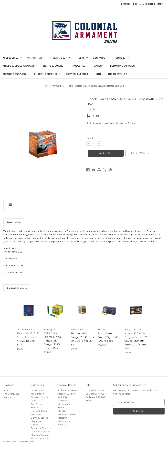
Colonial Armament (68, 390)
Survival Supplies (77, 73)
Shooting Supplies (46, 73)
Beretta (62, 411)
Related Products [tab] (17, 288)
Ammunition (34, 57)
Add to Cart (28, 313)
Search (125, 4)
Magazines (78, 65)
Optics (98, 65)
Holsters (119, 57)
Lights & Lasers (53, 65)
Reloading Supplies (122, 65)
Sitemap (7, 397)
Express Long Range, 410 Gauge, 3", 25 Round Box (52, 342)
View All (62, 424)
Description (14, 222)
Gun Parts (99, 57)
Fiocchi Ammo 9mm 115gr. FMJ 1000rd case (107, 337)
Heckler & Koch (66, 393)
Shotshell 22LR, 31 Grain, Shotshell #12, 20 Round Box (28, 339)
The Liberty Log (117, 73)
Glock (61, 407)
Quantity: (91, 138)
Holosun (62, 417)
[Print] (99, 170)
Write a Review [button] (127, 123)
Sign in (137, 4)
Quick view (28, 307)
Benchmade (64, 404)
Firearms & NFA (60, 57)
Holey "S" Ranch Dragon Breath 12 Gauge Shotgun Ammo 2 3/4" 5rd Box (135, 341)
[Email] (93, 170)
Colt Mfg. (63, 397)
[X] (104, 170)
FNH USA (62, 400)
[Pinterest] (110, 170)
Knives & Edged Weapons (19, 65)
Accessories (10, 57)
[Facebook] (88, 170)
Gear (81, 57)
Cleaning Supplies (14, 73)
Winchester (64, 421)
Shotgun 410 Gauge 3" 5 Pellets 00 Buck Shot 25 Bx (82, 339)
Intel (99, 73)
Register (150, 4)
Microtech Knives (67, 414)
